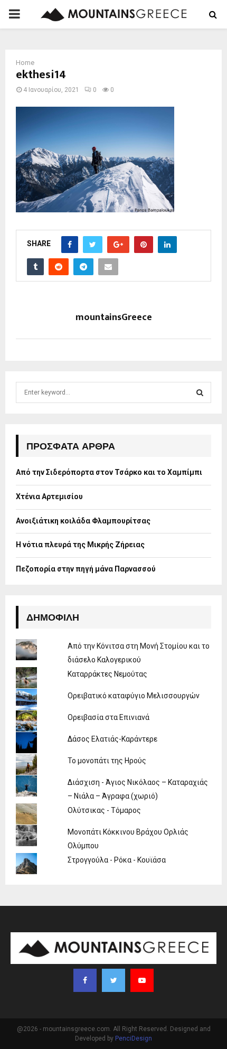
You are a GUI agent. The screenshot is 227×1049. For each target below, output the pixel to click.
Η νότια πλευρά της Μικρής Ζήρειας (80, 544)
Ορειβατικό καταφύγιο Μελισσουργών (134, 695)
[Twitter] (113, 980)
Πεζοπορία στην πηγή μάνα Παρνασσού (86, 569)
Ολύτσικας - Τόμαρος (104, 810)
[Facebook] (85, 980)
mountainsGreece (113, 318)
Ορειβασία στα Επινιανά (108, 717)
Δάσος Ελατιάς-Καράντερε (112, 739)
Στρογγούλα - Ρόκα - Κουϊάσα (117, 860)
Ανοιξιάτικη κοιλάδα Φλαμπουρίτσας (83, 521)
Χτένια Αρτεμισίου (49, 496)
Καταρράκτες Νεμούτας (107, 674)
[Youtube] (142, 980)
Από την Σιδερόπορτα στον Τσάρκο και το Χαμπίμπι (109, 472)
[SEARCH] (199, 392)
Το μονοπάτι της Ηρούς (107, 760)
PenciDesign (133, 1038)
